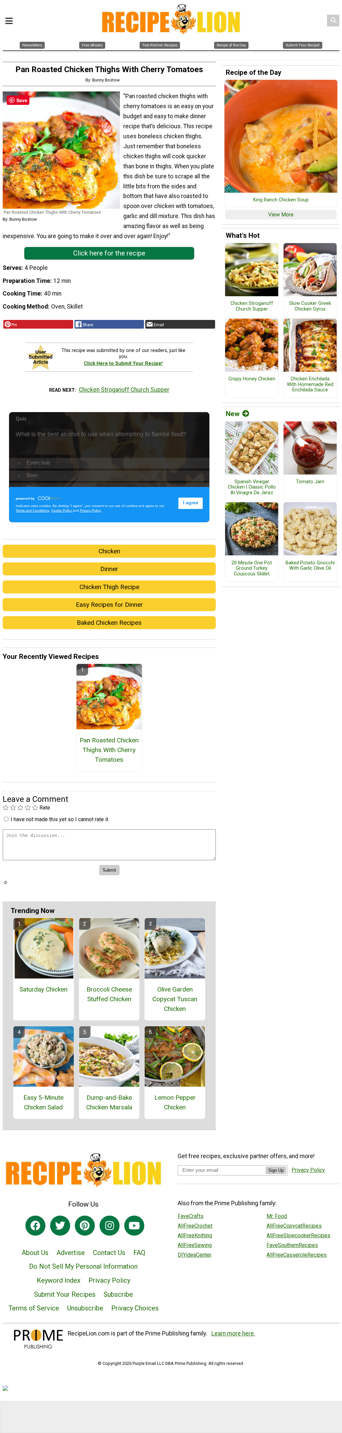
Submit (171, 759)
